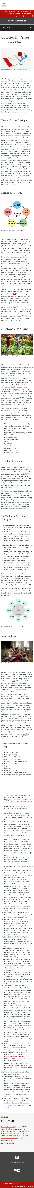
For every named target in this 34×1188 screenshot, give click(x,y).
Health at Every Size (21, 467)
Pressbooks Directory (24, 1166)
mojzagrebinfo (11, 69)
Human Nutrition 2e (17, 21)
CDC (8, 663)
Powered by (17, 1162)
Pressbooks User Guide (10, 1166)
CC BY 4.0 (20, 230)
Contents (6, 28)
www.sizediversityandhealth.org (15, 1056)
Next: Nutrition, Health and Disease (21, 1186)
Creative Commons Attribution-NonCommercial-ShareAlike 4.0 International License (14, 1136)
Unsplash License (16, 663)
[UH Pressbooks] (4, 4)
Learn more (11, 14)
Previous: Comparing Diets (10, 1183)
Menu (32, 5)
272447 (9, 356)
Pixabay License (22, 69)
